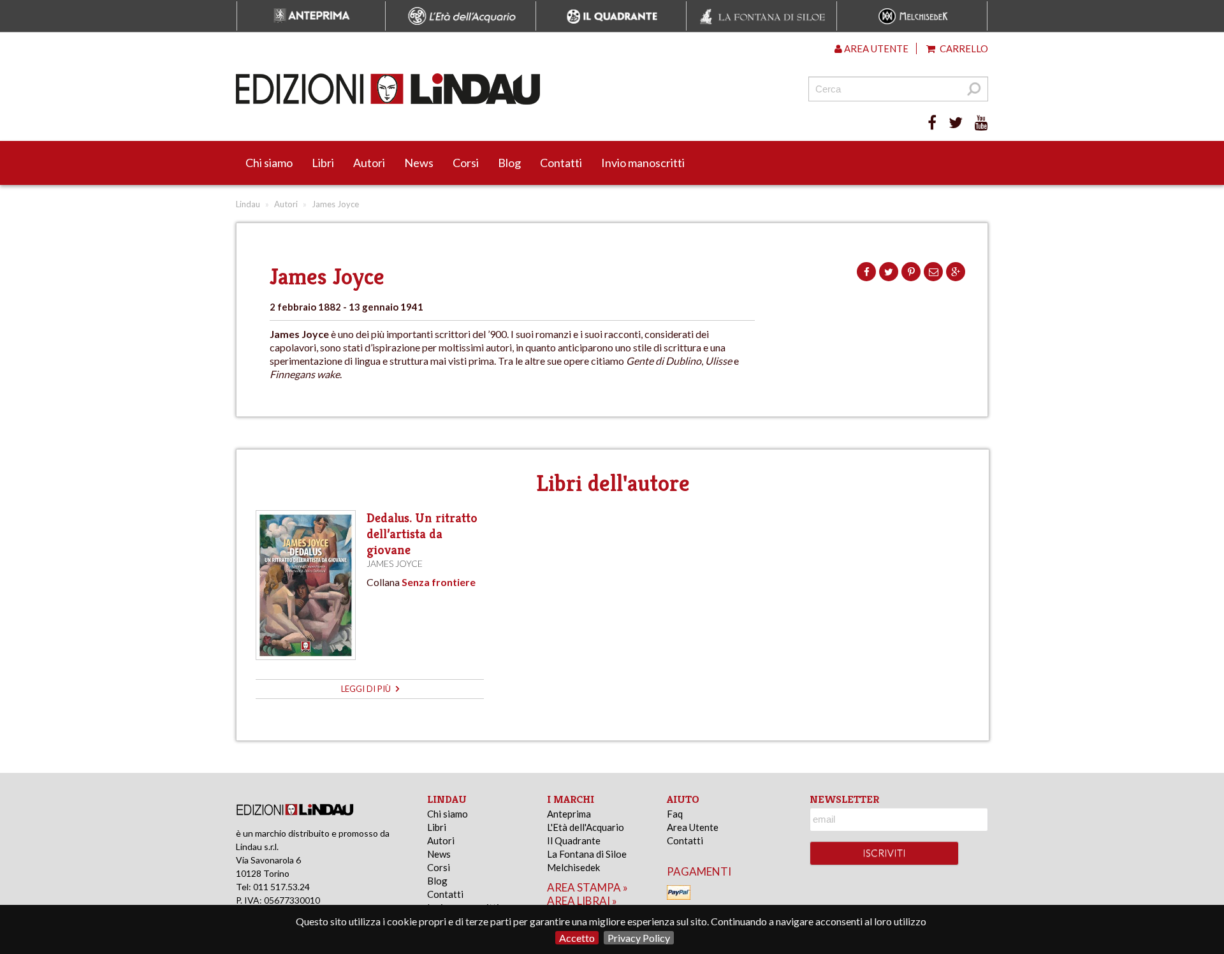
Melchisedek (573, 867)
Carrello (963, 48)
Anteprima (569, 813)
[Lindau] (481, 89)
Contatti (561, 163)
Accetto (577, 938)
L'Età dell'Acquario (585, 827)
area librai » (582, 900)
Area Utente (692, 827)
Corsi (466, 163)
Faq (675, 813)
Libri (323, 163)
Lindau (248, 204)
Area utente (875, 48)
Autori (369, 163)
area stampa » (587, 887)
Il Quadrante (574, 840)
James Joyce (395, 563)
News (418, 163)
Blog (509, 163)
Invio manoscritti (643, 163)
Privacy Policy (639, 938)
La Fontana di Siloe (587, 854)
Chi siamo (269, 163)
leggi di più (367, 689)
